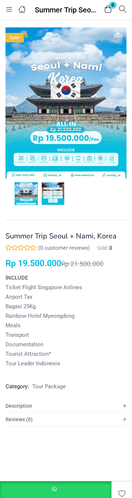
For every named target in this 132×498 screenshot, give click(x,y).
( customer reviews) (64, 248)
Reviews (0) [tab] (19, 419)
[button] (108, 9)
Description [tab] (19, 406)
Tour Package (49, 386)
